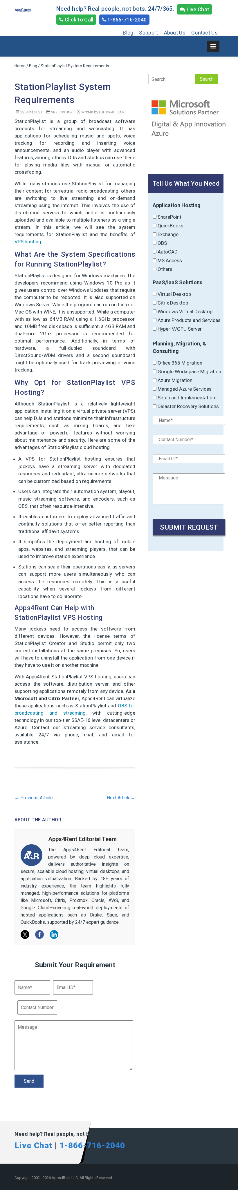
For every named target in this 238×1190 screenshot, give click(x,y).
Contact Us (204, 33)
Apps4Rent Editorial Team (82, 839)
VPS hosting (28, 241)
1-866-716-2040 (126, 20)
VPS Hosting (62, 112)
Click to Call (78, 20)
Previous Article (34, 797)
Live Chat (197, 9)
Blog (128, 33)
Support (148, 33)
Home (20, 66)
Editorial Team (112, 112)
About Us (174, 33)
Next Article (121, 797)
